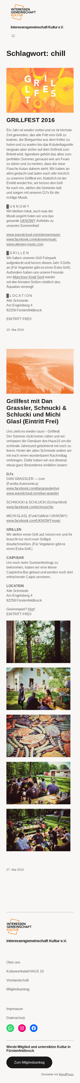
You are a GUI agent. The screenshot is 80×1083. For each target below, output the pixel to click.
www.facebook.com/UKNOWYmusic (33, 520)
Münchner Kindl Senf (28, 277)
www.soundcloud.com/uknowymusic (33, 234)
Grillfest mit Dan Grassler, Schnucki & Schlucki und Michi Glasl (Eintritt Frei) (36, 411)
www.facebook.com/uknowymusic (31, 239)
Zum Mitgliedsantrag (29, 1062)
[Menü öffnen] (13, 35)
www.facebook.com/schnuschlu (29, 507)
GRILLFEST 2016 (30, 120)
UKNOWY (27, 221)
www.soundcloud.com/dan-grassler (32, 493)
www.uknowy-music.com (24, 244)
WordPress (66, 1074)
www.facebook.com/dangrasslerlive (32, 488)
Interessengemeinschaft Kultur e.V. (37, 27)
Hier (31, 609)
